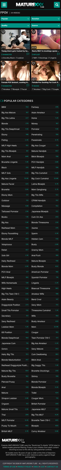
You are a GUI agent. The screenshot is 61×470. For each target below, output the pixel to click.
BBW (15, 107)
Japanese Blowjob (44, 211)
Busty (44, 244)
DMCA (36, 467)
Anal (15, 387)
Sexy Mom (44, 305)
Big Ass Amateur (44, 343)
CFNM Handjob (44, 200)
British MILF (15, 431)
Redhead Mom (15, 228)
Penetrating (44, 134)
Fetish (15, 250)
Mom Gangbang (44, 189)
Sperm (44, 233)
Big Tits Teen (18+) (15, 294)
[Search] (57, 5)
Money (44, 123)
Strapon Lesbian (15, 398)
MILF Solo (15, 173)
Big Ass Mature (15, 112)
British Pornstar (44, 404)
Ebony (15, 134)
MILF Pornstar (15, 420)
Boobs (15, 217)
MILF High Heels (15, 145)
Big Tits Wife (44, 195)
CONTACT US (52, 467)
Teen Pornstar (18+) (44, 338)
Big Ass (15, 222)
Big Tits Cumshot (44, 173)
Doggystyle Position (15, 305)
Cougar (44, 332)
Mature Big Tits (15, 371)
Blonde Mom (15, 266)
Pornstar (44, 129)
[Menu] (4, 5)
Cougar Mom (44, 398)
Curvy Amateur (44, 431)
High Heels (15, 288)
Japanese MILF (44, 409)
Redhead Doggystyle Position (15, 366)
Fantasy (44, 107)
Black (15, 167)
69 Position (15, 332)
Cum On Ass (44, 217)
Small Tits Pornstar (15, 310)
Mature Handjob (44, 151)
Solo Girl (15, 255)
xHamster (7, 55)
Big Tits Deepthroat (15, 129)
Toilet (44, 393)
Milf (35, 58)
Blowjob (16, 89)
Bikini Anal (44, 360)
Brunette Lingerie (15, 162)
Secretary (15, 316)
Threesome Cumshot (44, 310)
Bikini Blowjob (44, 156)
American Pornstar (44, 272)
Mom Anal (15, 156)
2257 (43, 467)
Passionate (44, 140)
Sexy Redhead (15, 321)
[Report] (27, 54)
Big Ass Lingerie (15, 178)
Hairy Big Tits (15, 354)
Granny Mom (44, 250)
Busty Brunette (15, 376)
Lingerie (53, 58)
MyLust (36, 55)
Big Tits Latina (15, 118)
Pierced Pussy (15, 382)
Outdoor (15, 200)
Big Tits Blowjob (15, 151)
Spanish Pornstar (44, 277)
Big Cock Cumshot (44, 178)
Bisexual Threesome (44, 288)
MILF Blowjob (15, 277)
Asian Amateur (44, 112)
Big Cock (47, 89)
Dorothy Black (9, 58)
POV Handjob (44, 162)
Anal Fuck (44, 255)
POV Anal (15, 272)
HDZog (36, 86)
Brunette (15, 189)
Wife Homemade (15, 283)
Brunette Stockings (44, 371)
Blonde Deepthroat (15, 338)
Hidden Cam (44, 239)
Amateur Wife (44, 294)
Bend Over (44, 299)
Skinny (44, 376)
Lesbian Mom (15, 327)
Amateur (6, 89)
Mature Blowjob (44, 261)
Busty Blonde (44, 266)
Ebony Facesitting (15, 233)
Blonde (15, 123)
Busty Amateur (44, 321)
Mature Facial (15, 184)
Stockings (43, 58)
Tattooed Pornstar (15, 211)
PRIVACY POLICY (24, 467)
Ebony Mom (15, 195)
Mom (44, 327)
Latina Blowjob (44, 184)
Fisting (15, 140)
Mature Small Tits (15, 409)
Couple (56, 89)
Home (44, 118)
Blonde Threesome (44, 222)
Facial (24, 89)
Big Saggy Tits (44, 365)
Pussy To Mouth (15, 425)
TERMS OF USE (9, 467)
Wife (44, 316)
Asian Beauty (15, 299)
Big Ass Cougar (44, 145)
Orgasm (15, 404)
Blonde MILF (15, 239)
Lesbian (20, 58)
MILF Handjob (44, 167)
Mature (15, 393)
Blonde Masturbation (15, 360)
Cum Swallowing (44, 354)
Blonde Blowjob (44, 387)
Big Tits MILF (44, 415)
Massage (15, 206)
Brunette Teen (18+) (44, 420)
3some (44, 228)
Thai (15, 415)
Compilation (44, 206)
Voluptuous (15, 244)
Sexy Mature (44, 349)
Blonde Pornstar (44, 382)
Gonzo (15, 349)
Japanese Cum (15, 343)
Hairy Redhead (15, 261)
